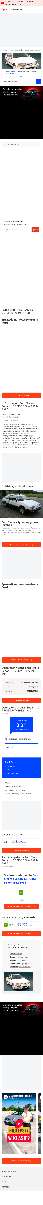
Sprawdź (35, 230)
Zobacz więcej (20, 1161)
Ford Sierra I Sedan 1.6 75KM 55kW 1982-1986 (21, 73)
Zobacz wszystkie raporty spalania (20, 933)
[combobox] (21, 81)
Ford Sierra (8, 144)
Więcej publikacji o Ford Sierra (20, 545)
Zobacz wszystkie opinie (20, 850)
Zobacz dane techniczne (20, 701)
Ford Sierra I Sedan (17, 947)
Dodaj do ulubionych (11, 421)
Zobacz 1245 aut (20, 395)
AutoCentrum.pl (12, 9)
